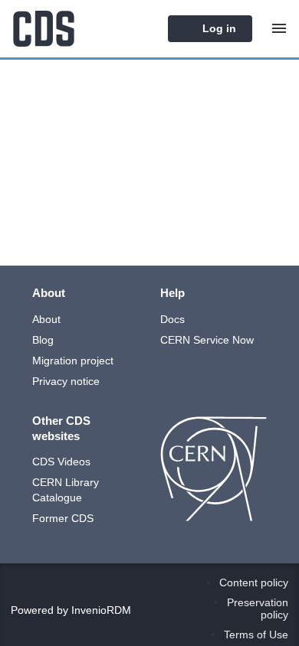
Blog (43, 340)
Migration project (72, 360)
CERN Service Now (207, 340)
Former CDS (63, 518)
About (46, 319)
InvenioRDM (101, 610)
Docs (172, 319)
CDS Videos (61, 461)
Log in (217, 28)
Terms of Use (256, 634)
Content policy (253, 582)
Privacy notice (66, 381)
